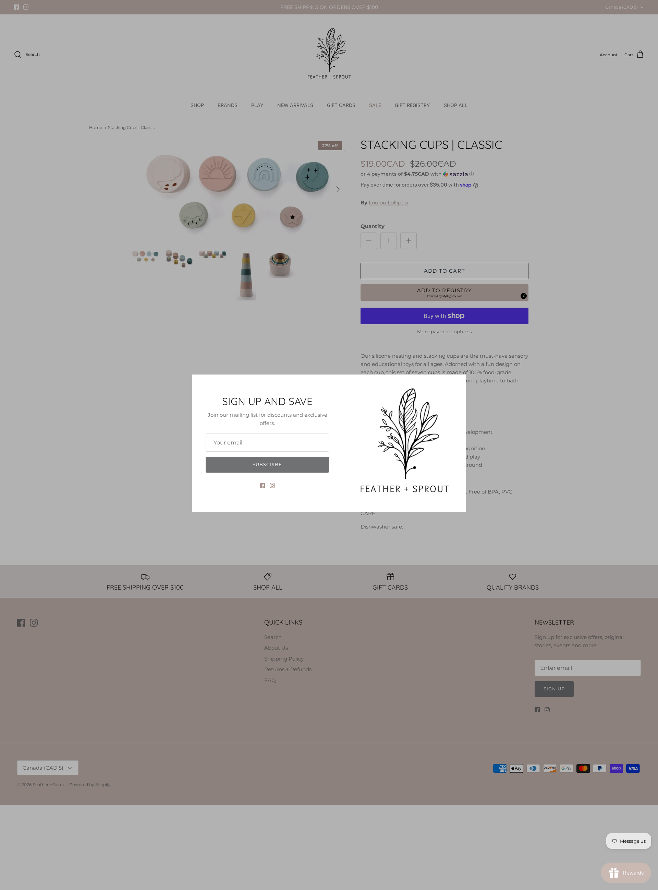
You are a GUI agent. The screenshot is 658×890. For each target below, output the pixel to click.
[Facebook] (262, 485)
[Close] (457, 383)
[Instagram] (272, 485)
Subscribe (267, 464)
